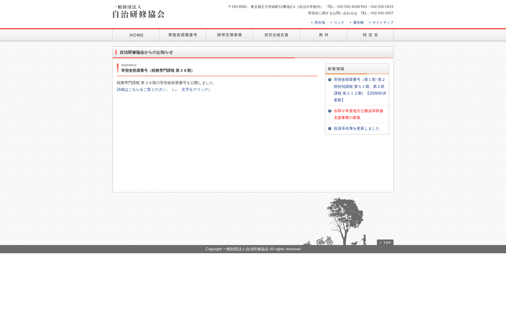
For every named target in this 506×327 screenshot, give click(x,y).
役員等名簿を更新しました (357, 128)
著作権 (358, 22)
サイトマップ (383, 22)
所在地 (319, 22)
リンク (339, 22)
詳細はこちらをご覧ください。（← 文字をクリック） (164, 89)
